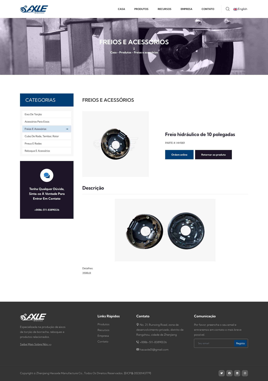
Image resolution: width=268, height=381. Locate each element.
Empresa (186, 9)
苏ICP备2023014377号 (137, 373)
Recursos (164, 9)
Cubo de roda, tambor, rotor (42, 136)
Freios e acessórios (146, 52)
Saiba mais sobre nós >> (35, 344)
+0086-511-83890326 (46, 209)
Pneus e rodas (33, 143)
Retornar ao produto (213, 154)
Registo (240, 343)
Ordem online (179, 154)
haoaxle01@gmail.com (154, 349)
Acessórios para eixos (37, 121)
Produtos (141, 9)
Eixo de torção (33, 114)
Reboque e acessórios (37, 150)
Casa (121, 9)
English (242, 9)
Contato (208, 9)
